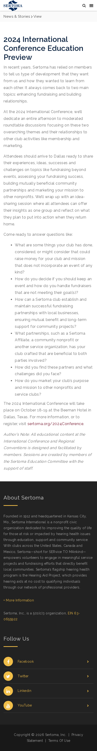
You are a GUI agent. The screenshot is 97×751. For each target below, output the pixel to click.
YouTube (25, 705)
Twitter (23, 676)
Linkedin (24, 691)
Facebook (26, 661)
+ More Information (19, 600)
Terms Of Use (59, 741)
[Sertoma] (13, 5)
